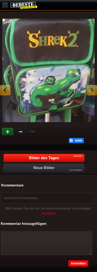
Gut (8, 132)
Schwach (20, 132)
